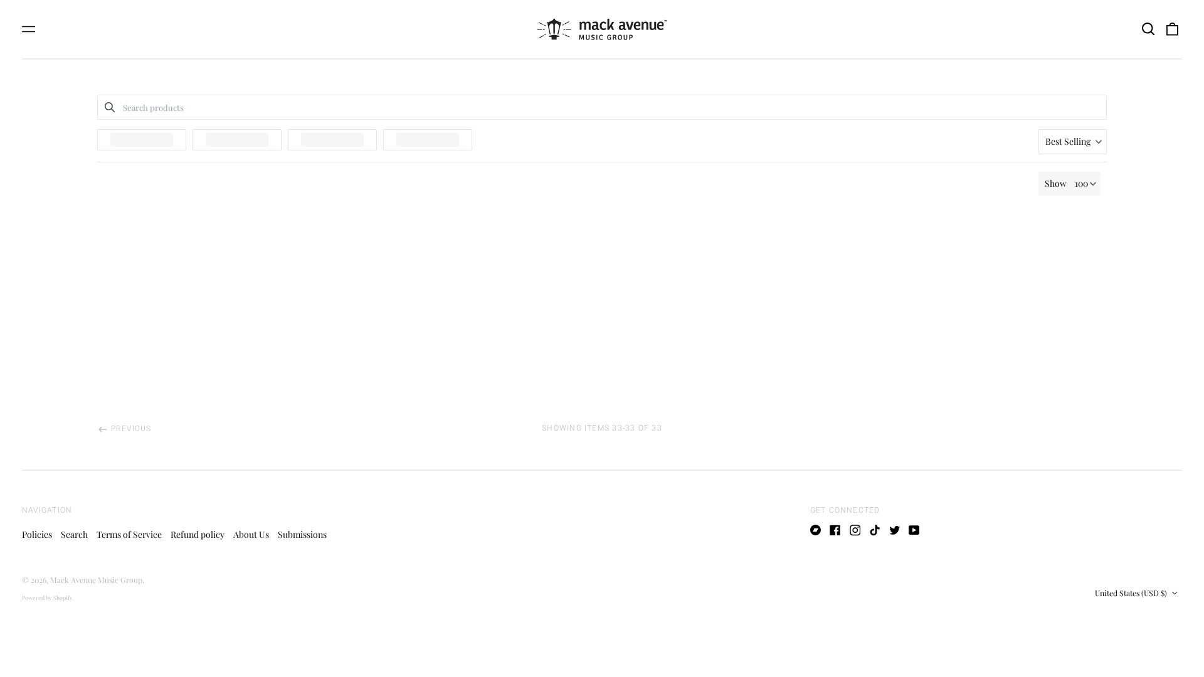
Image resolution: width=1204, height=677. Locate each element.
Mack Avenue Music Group (96, 580)
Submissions (302, 534)
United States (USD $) (1132, 593)
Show (1056, 183)
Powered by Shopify (47, 597)
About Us (251, 534)
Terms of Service (129, 534)
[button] (1148, 29)
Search (74, 534)
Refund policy (197, 534)
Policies (37, 534)
